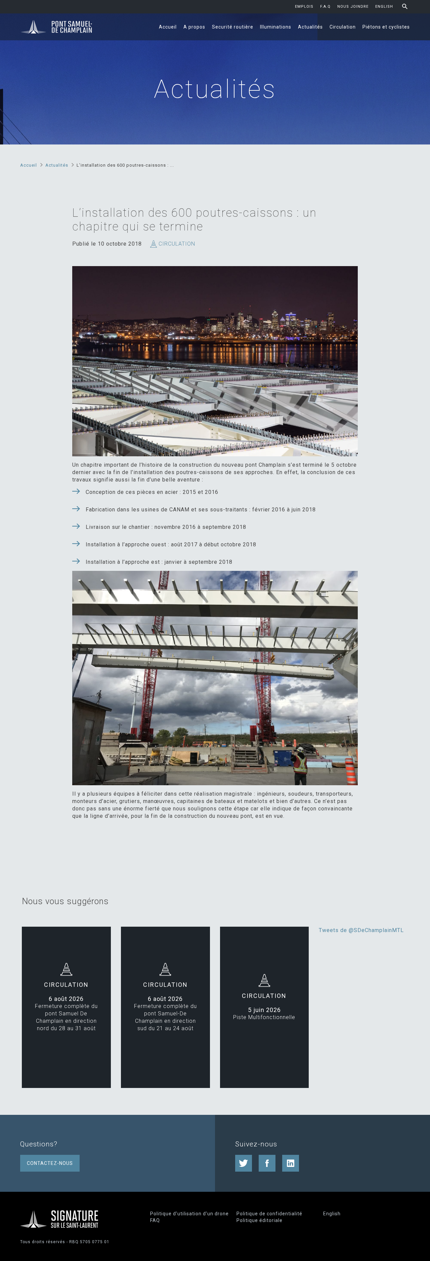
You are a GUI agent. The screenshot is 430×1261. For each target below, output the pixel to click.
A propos (194, 27)
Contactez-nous (50, 1163)
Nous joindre (353, 6)
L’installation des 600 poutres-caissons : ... (125, 165)
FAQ (155, 1220)
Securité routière (232, 27)
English (384, 6)
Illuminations (275, 27)
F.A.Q (325, 6)
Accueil (168, 27)
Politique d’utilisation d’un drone (189, 1213)
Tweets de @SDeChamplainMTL (361, 930)
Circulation (343, 27)
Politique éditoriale (259, 1220)
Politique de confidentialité (269, 1213)
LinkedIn (290, 1163)
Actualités (310, 27)
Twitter (243, 1163)
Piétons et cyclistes (386, 27)
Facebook (267, 1163)
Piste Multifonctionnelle (264, 1017)
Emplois (304, 6)
